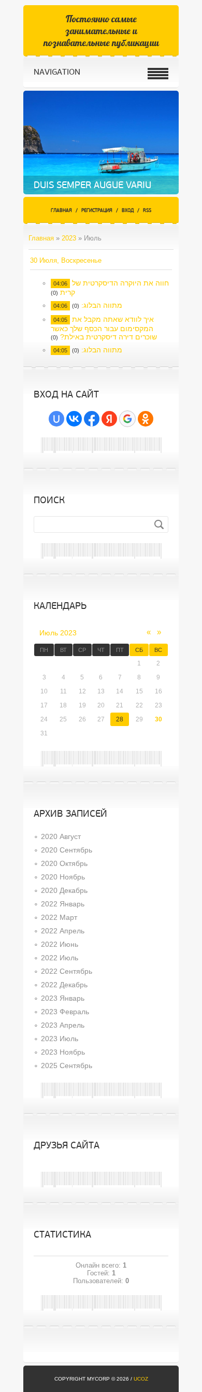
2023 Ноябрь (63, 1052)
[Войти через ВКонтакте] (74, 419)
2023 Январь (62, 998)
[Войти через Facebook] (91, 419)
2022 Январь (62, 904)
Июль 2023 (58, 633)
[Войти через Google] (127, 418)
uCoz (141, 1379)
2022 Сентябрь (66, 971)
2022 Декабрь (64, 985)
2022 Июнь (59, 944)
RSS (147, 211)
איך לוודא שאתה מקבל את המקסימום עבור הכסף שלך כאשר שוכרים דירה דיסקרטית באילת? (104, 328)
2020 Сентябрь (66, 850)
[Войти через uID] (56, 419)
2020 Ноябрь (63, 877)
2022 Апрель (62, 931)
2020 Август (61, 836)
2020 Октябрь (64, 863)
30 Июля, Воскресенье (66, 260)
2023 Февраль (65, 1011)
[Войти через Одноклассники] (145, 419)
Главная (61, 211)
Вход (128, 211)
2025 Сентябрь (66, 1065)
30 (158, 719)
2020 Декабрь (64, 890)
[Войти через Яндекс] (109, 419)
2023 (69, 238)
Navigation (57, 72)
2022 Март (59, 917)
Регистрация (96, 211)
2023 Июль (59, 1038)
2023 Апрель (62, 1025)
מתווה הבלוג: (101, 305)
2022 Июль (59, 958)
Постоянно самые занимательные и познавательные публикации (101, 31)
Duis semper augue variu (92, 185)
